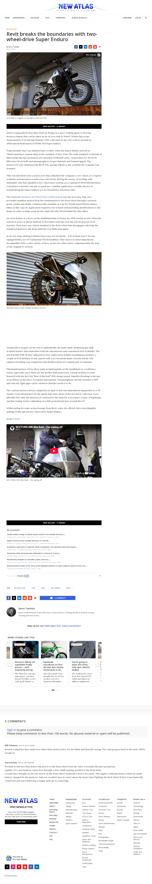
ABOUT (52, 806)
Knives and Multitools (86, 840)
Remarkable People (105, 840)
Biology (136, 813)
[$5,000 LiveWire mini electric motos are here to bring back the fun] (82, 649)
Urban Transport (123, 820)
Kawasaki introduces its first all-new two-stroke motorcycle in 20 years (25, 667)
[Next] (98, 663)
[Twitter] (81, 47)
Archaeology (138, 806)
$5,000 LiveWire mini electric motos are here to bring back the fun (82, 666)
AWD (43, 588)
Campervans (87, 826)
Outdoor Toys (87, 810)
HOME (7, 18)
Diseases (136, 843)
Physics (136, 820)
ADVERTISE (53, 822)
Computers (102, 806)
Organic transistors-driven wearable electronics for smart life (27, 541)
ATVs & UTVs (87, 816)
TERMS (52, 826)
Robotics (69, 820)
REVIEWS (52, 819)
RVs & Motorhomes (87, 853)
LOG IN (138, 18)
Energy (68, 806)
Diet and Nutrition (140, 834)
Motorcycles (12, 29)
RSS (50, 836)
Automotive (121, 806)
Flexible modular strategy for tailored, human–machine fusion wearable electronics (35, 534)
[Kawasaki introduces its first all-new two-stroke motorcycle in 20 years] (25, 649)
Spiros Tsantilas (26, 608)
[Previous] (10, 663)
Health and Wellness (137, 853)
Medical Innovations (137, 847)
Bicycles (120, 810)
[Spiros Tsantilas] (11, 612)
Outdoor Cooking (88, 845)
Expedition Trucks (89, 836)
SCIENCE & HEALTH (79, 18)
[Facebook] (76, 47)
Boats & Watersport (86, 821)
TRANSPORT (61, 18)
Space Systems (71, 823)
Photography (103, 837)
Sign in (11, 730)
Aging (135, 827)
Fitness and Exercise (137, 838)
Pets (100, 834)
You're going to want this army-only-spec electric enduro (52, 666)
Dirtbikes (85, 832)
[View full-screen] (98, 55)
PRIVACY (52, 829)
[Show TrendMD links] (100, 576)
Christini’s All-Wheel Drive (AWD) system (41, 197)
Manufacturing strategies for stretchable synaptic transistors (27, 559)
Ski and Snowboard (86, 859)
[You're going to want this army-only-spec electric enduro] (54, 649)
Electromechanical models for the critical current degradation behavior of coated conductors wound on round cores (46, 566)
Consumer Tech (104, 810)
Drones (101, 813)
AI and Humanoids (105, 803)
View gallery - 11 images (54, 126)
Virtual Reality (103, 847)
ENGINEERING (18, 18)
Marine (119, 813)
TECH (47, 18)
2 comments (60, 598)
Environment (138, 816)
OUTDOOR (35, 18)
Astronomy (137, 810)
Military (68, 816)
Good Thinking (104, 816)
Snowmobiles (87, 863)
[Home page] (76, 7)
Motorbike (55, 588)
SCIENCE (136, 803)
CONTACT (53, 832)
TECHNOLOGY (104, 799)
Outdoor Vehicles (88, 806)
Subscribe (21, 822)
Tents (84, 867)
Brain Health (138, 830)
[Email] (100, 47)
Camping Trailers (88, 829)
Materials (69, 813)
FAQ (51, 839)
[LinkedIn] (85, 47)
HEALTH (136, 823)
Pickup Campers (88, 848)
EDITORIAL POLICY (53, 811)
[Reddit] (90, 47)
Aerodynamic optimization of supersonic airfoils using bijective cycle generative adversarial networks (41, 547)
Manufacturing (71, 810)
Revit (17, 418)
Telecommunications (106, 844)
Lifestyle (101, 827)
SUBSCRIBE (127, 18)
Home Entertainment (106, 823)
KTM (33, 588)
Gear (84, 803)
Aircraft (120, 803)
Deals (100, 851)
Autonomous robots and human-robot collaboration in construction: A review (33, 553)
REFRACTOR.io (139, 799)
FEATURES (53, 815)
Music (100, 830)
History (101, 820)
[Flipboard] (95, 47)
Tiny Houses (87, 813)
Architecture (70, 803)
